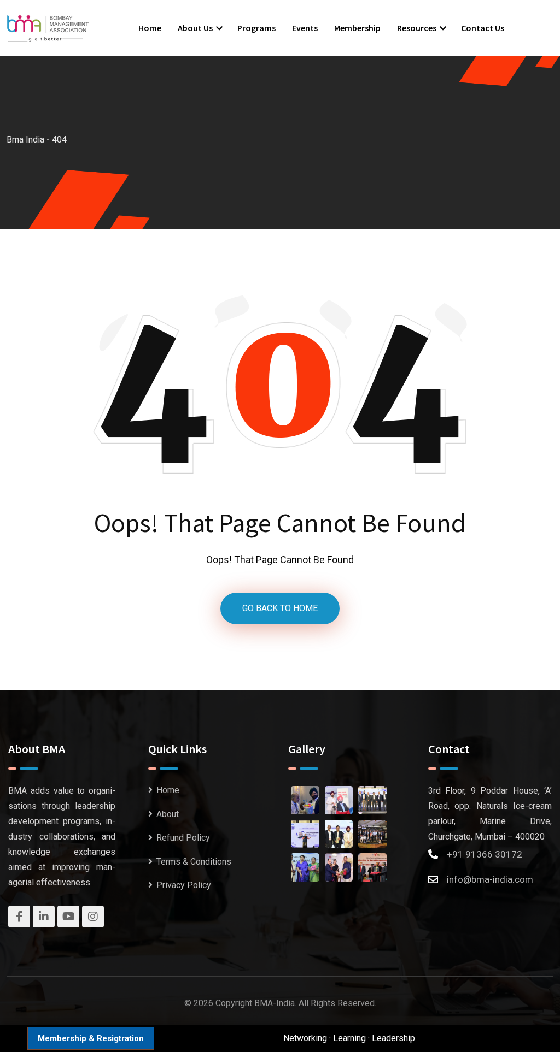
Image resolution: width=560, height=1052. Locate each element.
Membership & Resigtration (91, 1038)
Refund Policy (183, 837)
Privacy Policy (183, 885)
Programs (256, 27)
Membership (357, 27)
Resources (416, 27)
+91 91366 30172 (484, 854)
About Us (195, 27)
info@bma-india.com (490, 879)
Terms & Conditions (193, 861)
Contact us (482, 27)
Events (305, 27)
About (167, 814)
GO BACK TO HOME (280, 608)
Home (149, 27)
